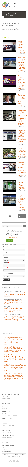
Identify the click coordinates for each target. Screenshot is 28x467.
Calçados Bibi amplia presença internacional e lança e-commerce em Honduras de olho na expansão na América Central (15, 358)
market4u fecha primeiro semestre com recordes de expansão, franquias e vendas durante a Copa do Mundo (14, 349)
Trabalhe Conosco (6, 398)
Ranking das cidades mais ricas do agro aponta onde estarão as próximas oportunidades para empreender (13, 341)
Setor (5, 268)
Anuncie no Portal (6, 413)
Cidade (6, 262)
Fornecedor (4, 423)
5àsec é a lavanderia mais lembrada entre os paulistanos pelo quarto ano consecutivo (22, 169)
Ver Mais (14, 327)
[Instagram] (17, 461)
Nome (5, 247)
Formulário (4, 449)
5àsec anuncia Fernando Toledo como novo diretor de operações (21, 46)
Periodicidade (8, 273)
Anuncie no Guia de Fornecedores (9, 415)
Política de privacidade (7, 439)
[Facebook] (10, 461)
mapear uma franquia (12, 14)
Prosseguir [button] (9, 240)
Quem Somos (5, 396)
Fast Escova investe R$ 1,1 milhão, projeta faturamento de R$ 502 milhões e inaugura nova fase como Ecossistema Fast (15, 367)
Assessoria (4, 404)
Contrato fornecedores (7, 437)
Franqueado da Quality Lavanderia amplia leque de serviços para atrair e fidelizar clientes (22, 137)
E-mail (5, 252)
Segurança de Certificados (8, 440)
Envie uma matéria (6, 432)
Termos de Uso (5, 442)
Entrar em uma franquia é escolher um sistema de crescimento (13, 310)
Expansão (4, 408)
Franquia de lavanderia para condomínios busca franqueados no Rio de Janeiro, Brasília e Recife (22, 117)
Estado (6, 257)
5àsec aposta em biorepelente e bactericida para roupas (22, 152)
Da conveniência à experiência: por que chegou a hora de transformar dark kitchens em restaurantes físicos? (15, 318)
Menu (23, 5)
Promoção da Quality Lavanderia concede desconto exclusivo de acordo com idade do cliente (21, 64)
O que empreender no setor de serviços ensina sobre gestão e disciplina (15, 294)
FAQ (3, 447)
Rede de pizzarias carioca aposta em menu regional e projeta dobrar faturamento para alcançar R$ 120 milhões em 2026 (14, 377)
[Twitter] (14, 461)
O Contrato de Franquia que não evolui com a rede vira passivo (13, 302)
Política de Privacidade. (12, 237)
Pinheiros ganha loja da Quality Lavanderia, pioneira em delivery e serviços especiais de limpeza (22, 202)
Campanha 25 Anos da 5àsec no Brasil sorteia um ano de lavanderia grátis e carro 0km (22, 82)
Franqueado (5, 420)
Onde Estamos (5, 400)
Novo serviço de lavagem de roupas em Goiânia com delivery (21, 99)
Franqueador (5, 421)
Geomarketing (5, 406)
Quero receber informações (8, 425)
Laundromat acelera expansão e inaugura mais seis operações (22, 184)
